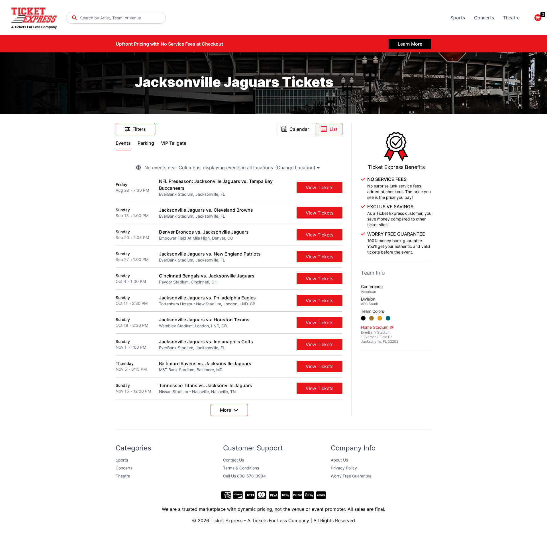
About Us (339, 460)
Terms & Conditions (241, 467)
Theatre (511, 18)
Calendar (299, 129)
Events (123, 143)
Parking (146, 143)
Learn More (410, 44)
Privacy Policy (344, 467)
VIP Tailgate (173, 143)
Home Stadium (379, 334)
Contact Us (233, 460)
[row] (229, 187)
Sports (457, 18)
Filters (139, 129)
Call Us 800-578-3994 (244, 475)
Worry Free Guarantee (351, 475)
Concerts (484, 18)
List (334, 129)
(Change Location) (296, 167)
